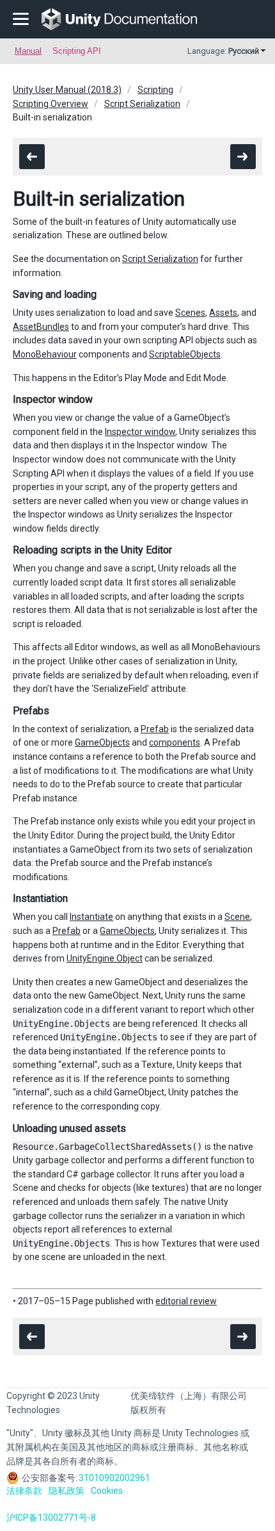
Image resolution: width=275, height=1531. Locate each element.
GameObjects (102, 742)
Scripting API (76, 51)
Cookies (107, 1491)
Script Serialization (142, 104)
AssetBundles (41, 327)
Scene (237, 917)
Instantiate (91, 917)
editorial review (186, 1301)
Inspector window (140, 432)
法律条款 (24, 1491)
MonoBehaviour (45, 354)
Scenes (190, 312)
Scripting (155, 90)
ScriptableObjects (185, 354)
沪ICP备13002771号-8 (51, 1517)
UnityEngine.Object (105, 958)
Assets (223, 312)
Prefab (155, 729)
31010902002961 (114, 1478)
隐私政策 (66, 1491)
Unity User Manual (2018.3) (67, 90)
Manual (28, 51)
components (174, 742)
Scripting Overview (50, 104)
